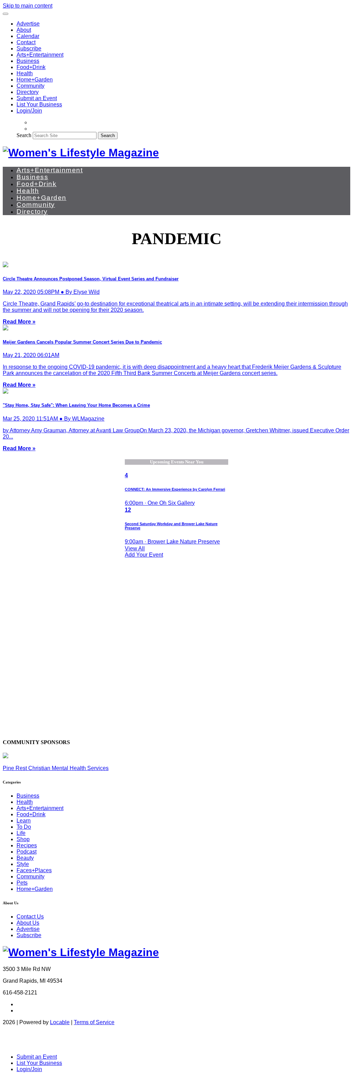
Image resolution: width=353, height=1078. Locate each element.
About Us (28, 923)
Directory (28, 92)
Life (21, 833)
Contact (26, 42)
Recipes (27, 845)
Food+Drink (31, 67)
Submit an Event (37, 98)
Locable (60, 1022)
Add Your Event (144, 555)
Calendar (28, 36)
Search (24, 135)
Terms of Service (94, 1022)
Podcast (27, 852)
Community (30, 86)
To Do (24, 827)
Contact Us (30, 917)
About (24, 30)
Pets (22, 883)
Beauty (25, 858)
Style (23, 864)
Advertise (28, 24)
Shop (23, 839)
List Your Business (39, 104)
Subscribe (29, 48)
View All (135, 548)
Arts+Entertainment (40, 55)
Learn (24, 821)
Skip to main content (27, 6)
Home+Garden (35, 80)
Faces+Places (34, 870)
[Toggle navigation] (5, 14)
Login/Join (29, 111)
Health (25, 73)
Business (28, 61)
